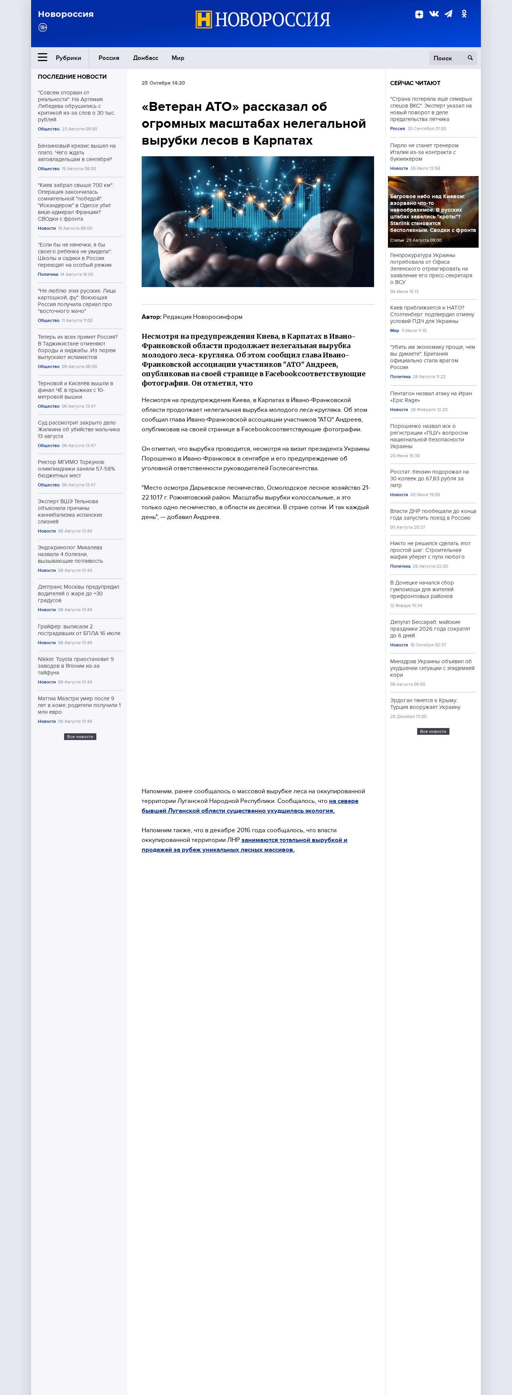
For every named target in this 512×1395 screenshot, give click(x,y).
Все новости (80, 736)
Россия (109, 57)
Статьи (397, 240)
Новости (47, 228)
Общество (49, 129)
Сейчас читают (415, 83)
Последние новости (72, 76)
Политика (48, 274)
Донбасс (145, 57)
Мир (178, 57)
